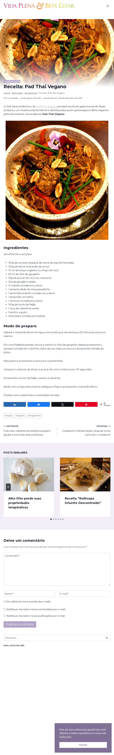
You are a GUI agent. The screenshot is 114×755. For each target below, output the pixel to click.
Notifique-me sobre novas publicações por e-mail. (36, 616)
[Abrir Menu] (107, 6)
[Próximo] (105, 487)
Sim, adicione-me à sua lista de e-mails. (28, 601)
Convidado (12, 98)
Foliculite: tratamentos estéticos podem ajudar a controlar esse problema (27, 430)
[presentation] (29, 474)
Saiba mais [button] (65, 737)
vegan (8, 415)
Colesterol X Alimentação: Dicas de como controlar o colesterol (86, 430)
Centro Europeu (46, 106)
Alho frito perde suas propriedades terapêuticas (24, 503)
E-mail (64, 593)
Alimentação (11, 81)
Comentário (12, 555)
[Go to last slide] (8, 487)
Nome (9, 593)
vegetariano (34, 415)
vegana (20, 415)
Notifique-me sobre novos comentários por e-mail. (36, 609)
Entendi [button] (83, 745)
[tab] (51, 519)
